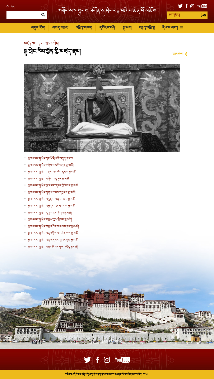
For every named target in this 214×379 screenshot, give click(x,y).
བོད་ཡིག (10, 7)
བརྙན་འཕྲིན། (147, 28)
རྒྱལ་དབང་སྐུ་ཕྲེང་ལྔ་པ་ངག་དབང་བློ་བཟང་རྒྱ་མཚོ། (53, 185)
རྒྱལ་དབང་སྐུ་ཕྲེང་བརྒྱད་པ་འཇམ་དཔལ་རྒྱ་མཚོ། (51, 206)
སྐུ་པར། (127, 28)
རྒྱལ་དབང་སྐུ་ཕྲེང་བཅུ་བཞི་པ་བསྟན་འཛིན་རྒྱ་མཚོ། (53, 247)
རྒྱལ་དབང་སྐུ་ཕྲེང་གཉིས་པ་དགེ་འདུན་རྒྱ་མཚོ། (51, 165)
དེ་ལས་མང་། (170, 28)
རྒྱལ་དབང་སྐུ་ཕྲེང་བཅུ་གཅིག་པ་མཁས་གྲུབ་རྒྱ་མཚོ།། (53, 226)
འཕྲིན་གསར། (84, 28)
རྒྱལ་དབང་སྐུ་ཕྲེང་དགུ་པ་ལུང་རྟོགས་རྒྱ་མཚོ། (50, 213)
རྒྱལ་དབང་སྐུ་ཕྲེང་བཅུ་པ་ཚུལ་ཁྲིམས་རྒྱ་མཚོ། (50, 219)
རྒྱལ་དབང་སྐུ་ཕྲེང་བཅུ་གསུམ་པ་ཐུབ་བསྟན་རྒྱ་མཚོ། (53, 240)
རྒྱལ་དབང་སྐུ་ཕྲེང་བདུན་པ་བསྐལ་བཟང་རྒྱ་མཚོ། (51, 199)
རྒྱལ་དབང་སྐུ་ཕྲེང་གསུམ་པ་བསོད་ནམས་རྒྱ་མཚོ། (52, 172)
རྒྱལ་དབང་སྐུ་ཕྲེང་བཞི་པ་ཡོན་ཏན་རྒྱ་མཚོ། (48, 179)
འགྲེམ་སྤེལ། (177, 54)
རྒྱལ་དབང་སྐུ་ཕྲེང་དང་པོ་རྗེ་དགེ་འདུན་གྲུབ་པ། (50, 158)
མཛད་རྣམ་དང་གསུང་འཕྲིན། (41, 43)
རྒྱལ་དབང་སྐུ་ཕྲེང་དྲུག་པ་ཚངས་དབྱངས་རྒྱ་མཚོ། (51, 192)
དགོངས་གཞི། (107, 28)
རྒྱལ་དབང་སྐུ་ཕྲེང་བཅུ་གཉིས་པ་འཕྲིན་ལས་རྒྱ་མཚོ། (53, 233)
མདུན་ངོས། (38, 28)
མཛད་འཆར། (60, 28)
